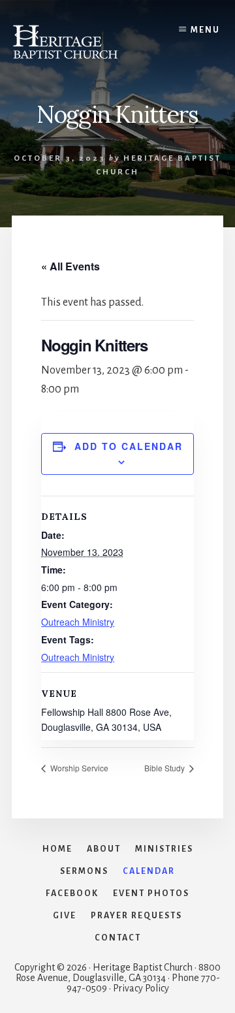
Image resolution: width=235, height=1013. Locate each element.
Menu (205, 30)
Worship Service (78, 767)
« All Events (70, 266)
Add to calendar (128, 446)
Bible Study (165, 767)
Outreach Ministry (77, 621)
